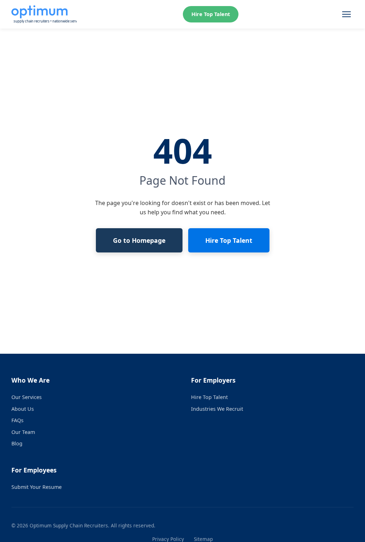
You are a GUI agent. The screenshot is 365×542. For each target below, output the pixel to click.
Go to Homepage (139, 240)
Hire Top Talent (210, 14)
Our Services (26, 397)
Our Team (23, 432)
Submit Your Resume (36, 487)
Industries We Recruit (217, 408)
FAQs (17, 420)
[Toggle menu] (346, 14)
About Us (22, 408)
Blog (16, 443)
